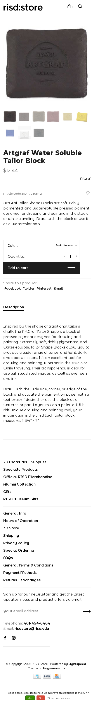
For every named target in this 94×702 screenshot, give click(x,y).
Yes (30, 698)
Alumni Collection (19, 484)
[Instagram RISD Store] (14, 638)
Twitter (29, 288)
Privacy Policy (16, 543)
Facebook (12, 288)
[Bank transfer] (47, 677)
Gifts (7, 492)
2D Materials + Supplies (25, 462)
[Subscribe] (85, 611)
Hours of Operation (20, 521)
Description (13, 307)
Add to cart (18, 268)
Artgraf (85, 178)
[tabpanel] (47, 65)
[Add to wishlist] (88, 193)
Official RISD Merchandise (27, 477)
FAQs (8, 558)
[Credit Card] (57, 677)
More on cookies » (58, 698)
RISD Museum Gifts (20, 499)
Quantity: (16, 256)
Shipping (11, 536)
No (40, 698)
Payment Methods (20, 573)
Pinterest (44, 288)
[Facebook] (5, 638)
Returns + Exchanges (22, 580)
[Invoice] (37, 677)
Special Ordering (18, 550)
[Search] (80, 7)
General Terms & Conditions (28, 565)
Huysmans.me (54, 668)
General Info (14, 513)
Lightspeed (77, 664)
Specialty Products (20, 469)
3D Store (11, 528)
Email (58, 288)
